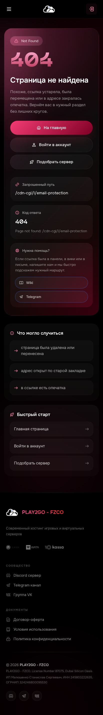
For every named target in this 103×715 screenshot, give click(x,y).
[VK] (37, 696)
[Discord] (11, 696)
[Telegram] (24, 696)
